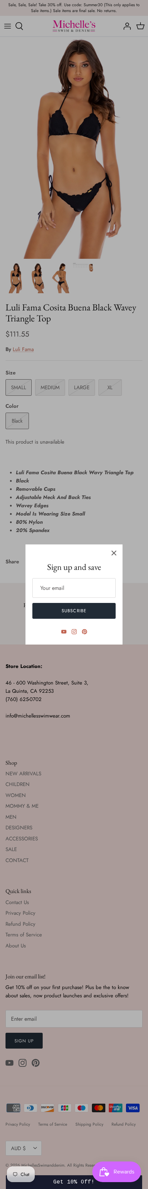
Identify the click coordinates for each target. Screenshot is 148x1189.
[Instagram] (74, 631)
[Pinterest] (84, 631)
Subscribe (74, 610)
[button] (74, 1182)
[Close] (113, 553)
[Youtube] (63, 631)
